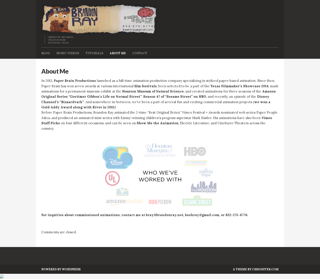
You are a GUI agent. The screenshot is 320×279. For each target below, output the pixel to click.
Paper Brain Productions (75, 81)
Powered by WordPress (61, 269)
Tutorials (94, 53)
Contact (139, 53)
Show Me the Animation (158, 123)
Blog (45, 53)
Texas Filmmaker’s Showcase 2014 (239, 86)
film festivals (145, 86)
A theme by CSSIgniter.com (256, 269)
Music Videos (67, 53)
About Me (118, 53)
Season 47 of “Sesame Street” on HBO (174, 96)
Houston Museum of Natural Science (153, 91)
